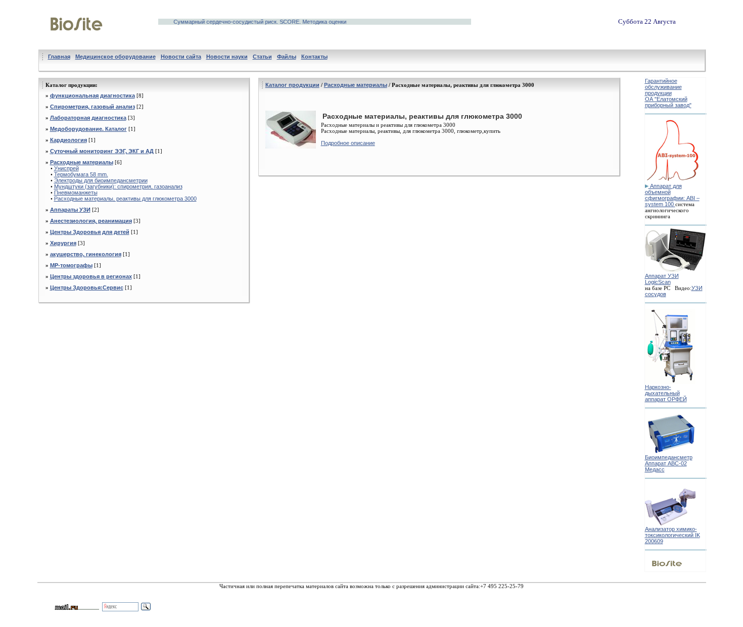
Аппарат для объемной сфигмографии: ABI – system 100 (672, 195)
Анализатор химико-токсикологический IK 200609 (672, 535)
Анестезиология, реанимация (91, 221)
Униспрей (66, 168)
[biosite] (76, 42)
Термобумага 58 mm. (81, 174)
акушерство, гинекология (85, 254)
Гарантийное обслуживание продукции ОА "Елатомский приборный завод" (668, 93)
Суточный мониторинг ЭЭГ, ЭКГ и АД (102, 151)
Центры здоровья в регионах (91, 276)
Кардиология (68, 140)
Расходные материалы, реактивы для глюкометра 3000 (125, 199)
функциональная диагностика (92, 95)
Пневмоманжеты (76, 192)
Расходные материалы (81, 162)
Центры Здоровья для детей (89, 232)
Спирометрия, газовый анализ (92, 107)
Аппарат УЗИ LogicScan (662, 279)
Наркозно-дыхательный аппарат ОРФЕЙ (666, 393)
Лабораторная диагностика (88, 118)
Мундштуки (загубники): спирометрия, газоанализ (118, 186)
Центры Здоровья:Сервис (86, 287)
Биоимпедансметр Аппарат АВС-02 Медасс (668, 463)
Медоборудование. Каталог (88, 129)
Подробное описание (348, 143)
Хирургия (63, 243)
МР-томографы (71, 265)
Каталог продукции (292, 85)
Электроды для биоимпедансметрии (101, 180)
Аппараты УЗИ (70, 210)
